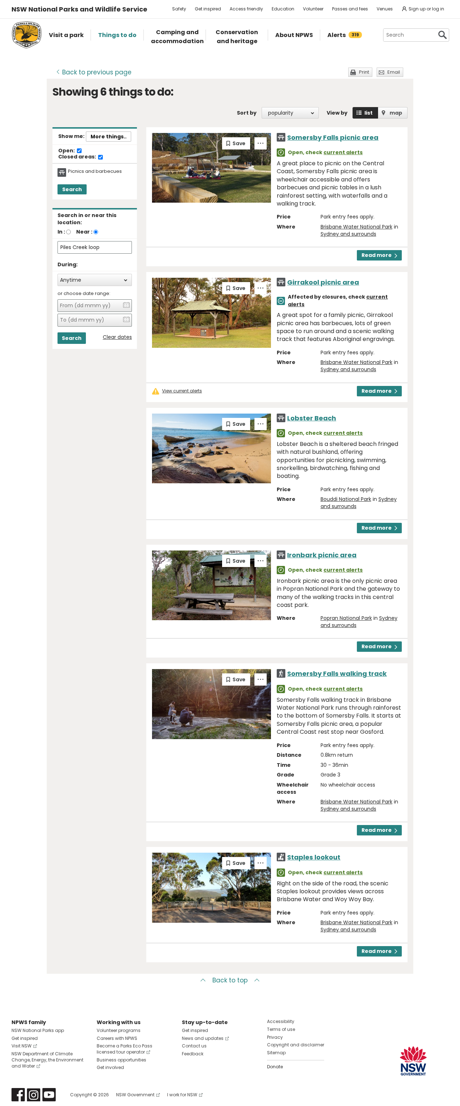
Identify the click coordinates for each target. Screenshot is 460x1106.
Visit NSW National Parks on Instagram (33, 1094)
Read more (377, 255)
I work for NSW (182, 1095)
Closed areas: (77, 157)
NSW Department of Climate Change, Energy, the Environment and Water (47, 1060)
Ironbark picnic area (321, 554)
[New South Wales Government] (413, 1060)
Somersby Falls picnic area (332, 137)
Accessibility (280, 1021)
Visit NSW (22, 1046)
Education (283, 9)
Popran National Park (346, 618)
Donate (275, 1067)
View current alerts (182, 391)
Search (72, 189)
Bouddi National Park (346, 499)
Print (364, 72)
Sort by (247, 112)
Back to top (230, 980)
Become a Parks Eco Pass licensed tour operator (124, 1049)
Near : (84, 231)
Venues (385, 9)
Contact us (194, 1046)
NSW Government (135, 1095)
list (368, 112)
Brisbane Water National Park (356, 226)
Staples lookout (313, 857)
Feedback (192, 1054)
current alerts (343, 152)
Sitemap (276, 1053)
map (396, 112)
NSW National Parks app (38, 1030)
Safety (179, 9)
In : (61, 231)
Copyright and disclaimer (295, 1045)
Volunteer (313, 9)
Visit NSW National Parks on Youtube (49, 1094)
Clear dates (117, 337)
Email (393, 72)
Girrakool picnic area (323, 282)
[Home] (27, 35)
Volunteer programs (119, 1030)
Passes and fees (350, 9)
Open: (67, 151)
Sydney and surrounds (348, 234)
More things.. (108, 136)
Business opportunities (121, 1060)
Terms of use (281, 1029)
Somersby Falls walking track (337, 673)
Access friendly (246, 9)
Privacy (275, 1037)
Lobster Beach (311, 418)
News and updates (203, 1038)
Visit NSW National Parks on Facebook (18, 1094)
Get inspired (208, 9)
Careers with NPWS (117, 1038)
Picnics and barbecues (95, 171)
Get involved (110, 1067)
